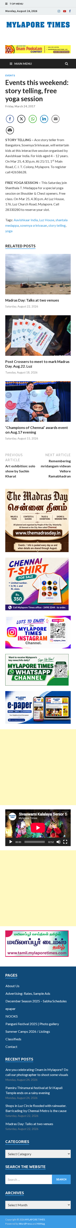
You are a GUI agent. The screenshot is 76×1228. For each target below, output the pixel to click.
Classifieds (13, 1039)
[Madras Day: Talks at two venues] (38, 295)
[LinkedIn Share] (44, 119)
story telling (57, 225)
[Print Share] (10, 130)
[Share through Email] (56, 119)
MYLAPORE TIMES (35, 1219)
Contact (11, 1047)
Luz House (46, 220)
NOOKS (11, 1016)
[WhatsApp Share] (33, 119)
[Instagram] (59, 11)
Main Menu (23, 63)
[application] (38, 827)
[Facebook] (70, 11)
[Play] (11, 842)
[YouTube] (64, 11)
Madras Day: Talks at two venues (32, 300)
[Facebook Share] (10, 119)
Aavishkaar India (26, 220)
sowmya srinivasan (33, 225)
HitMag (41, 1223)
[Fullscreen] (65, 842)
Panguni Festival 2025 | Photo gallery (32, 1024)
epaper (10, 1009)
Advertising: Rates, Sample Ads (27, 993)
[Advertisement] (38, 767)
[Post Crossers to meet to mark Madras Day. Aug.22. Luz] (38, 357)
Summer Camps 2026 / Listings (27, 1031)
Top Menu (16, 3)
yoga (8, 231)
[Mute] (58, 842)
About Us (12, 986)
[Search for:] (38, 1179)
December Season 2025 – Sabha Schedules (36, 1001)
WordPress (25, 1223)
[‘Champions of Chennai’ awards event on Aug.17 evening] (38, 423)
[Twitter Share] (21, 119)
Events (10, 75)
